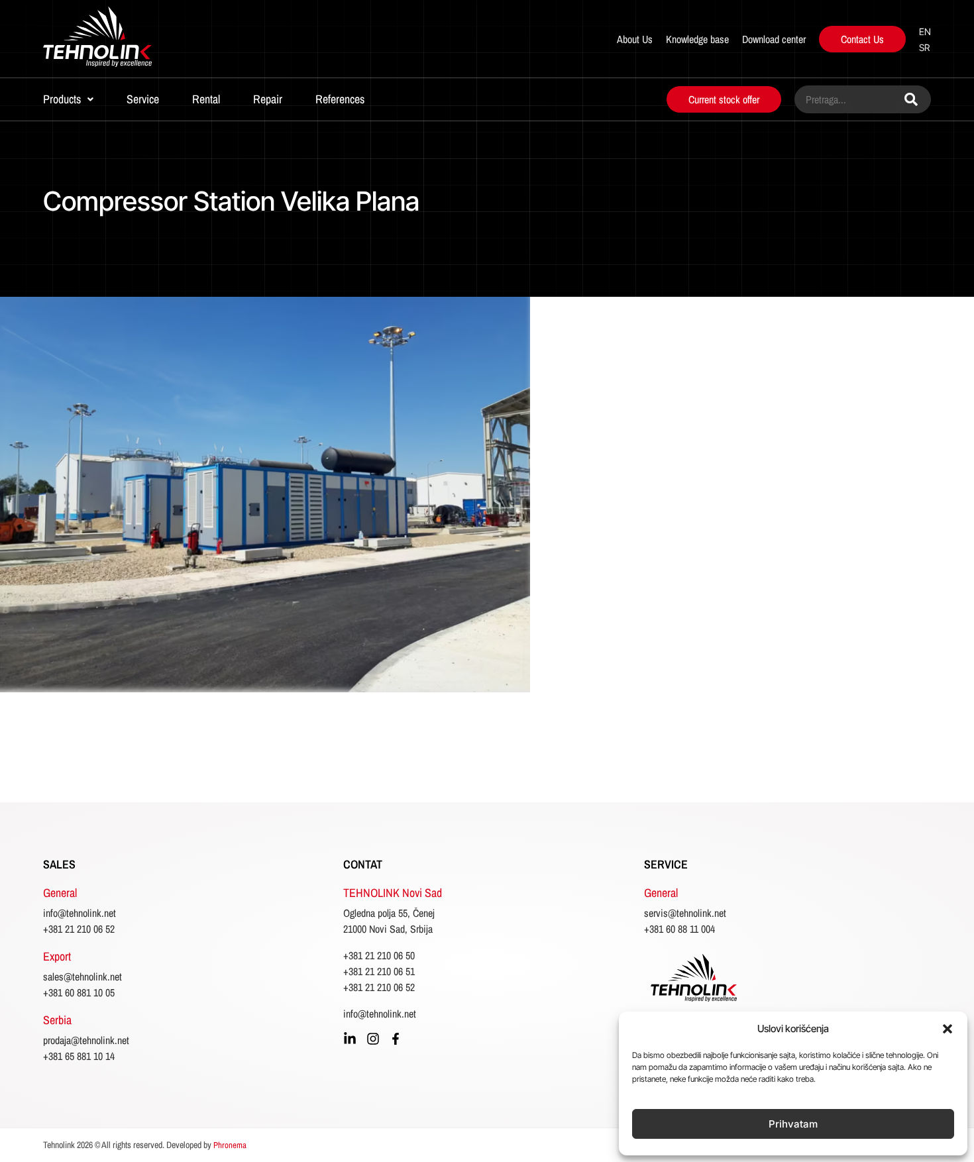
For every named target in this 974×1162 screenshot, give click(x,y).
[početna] (130, 39)
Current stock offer (723, 99)
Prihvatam (793, 1124)
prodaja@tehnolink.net (86, 1040)
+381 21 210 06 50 (379, 955)
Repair (267, 99)
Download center (774, 39)
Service (143, 99)
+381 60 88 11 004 (679, 929)
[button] (947, 1028)
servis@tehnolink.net (685, 913)
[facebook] (396, 1039)
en (925, 31)
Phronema (229, 1145)
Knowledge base (697, 39)
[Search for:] (862, 99)
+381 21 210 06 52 (79, 929)
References (339, 99)
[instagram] (373, 1038)
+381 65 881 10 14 (79, 1056)
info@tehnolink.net (79, 913)
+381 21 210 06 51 (379, 971)
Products (62, 99)
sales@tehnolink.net (82, 976)
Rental (206, 99)
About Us (635, 39)
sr (924, 47)
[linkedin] (349, 1038)
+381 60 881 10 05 (79, 992)
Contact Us (862, 39)
